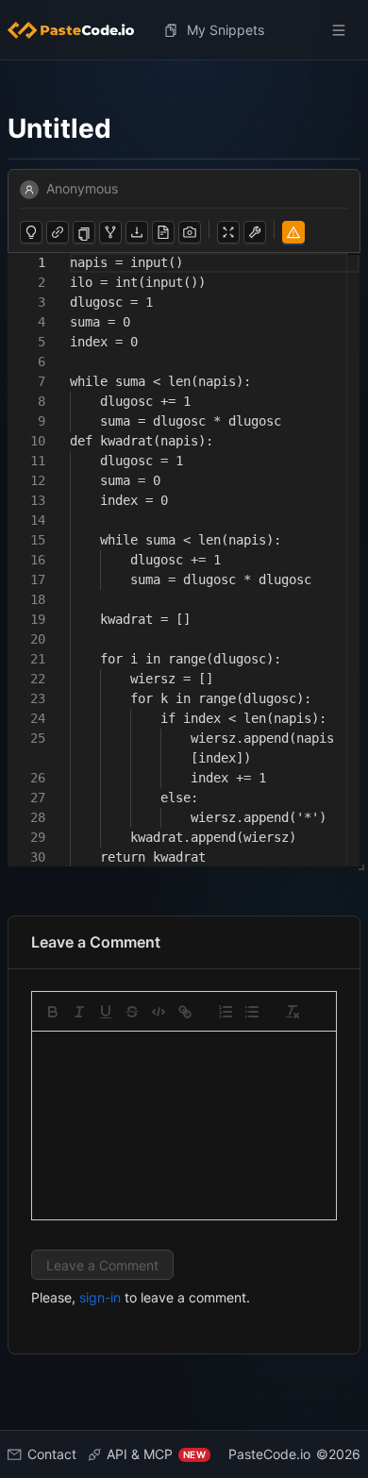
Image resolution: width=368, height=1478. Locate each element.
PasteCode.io (269, 1454)
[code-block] (158, 1011)
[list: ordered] (225, 1011)
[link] (185, 1011)
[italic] (79, 1011)
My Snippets (225, 30)
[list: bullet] (252, 1011)
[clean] (292, 1011)
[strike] (132, 1011)
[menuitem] (78, 30)
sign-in (100, 1297)
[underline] (105, 1011)
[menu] (184, 30)
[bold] (53, 1011)
